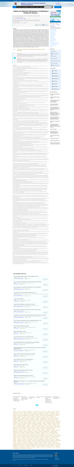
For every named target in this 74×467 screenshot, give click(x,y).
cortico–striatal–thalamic (46, 414)
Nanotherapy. (28, 427)
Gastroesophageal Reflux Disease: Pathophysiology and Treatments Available (26, 342)
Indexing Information (55, 65)
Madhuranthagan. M (18, 15)
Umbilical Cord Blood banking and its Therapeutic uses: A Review (24, 304)
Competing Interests (53, 29)
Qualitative (49, 444)
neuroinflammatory (58, 414)
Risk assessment (41, 444)
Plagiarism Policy (52, 35)
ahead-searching (15, 419)
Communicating (15, 445)
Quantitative (45, 444)
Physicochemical (36, 441)
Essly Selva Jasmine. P (29, 15)
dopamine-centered (34, 414)
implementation (34, 428)
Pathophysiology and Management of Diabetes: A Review (23, 370)
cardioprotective (53, 436)
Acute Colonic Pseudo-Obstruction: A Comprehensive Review (24, 336)
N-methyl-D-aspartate (39, 414)
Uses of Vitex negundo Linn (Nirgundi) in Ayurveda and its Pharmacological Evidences (28, 281)
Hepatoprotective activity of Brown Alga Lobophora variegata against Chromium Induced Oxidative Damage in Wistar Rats (30, 348)
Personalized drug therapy (16, 432)
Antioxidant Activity (52, 440)
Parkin (21, 49)
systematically (19, 428)
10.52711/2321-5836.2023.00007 (19, 278)
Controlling (59, 444)
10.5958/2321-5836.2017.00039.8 (19, 372)
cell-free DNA (38, 428)
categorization (14, 424)
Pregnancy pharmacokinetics (46, 431)
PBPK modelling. (32, 432)
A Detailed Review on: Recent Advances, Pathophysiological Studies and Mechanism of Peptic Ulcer (30, 315)
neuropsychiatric (20, 414)
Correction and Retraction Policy (54, 43)
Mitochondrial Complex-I (26, 49)
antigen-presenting (43, 432)
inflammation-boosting (37, 432)
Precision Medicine (37, 419)
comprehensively (58, 411)
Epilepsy (58, 424)
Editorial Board (26, 465)
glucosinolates (14, 440)
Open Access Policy (53, 34)
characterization (19, 411)
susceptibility (24, 414)
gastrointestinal (34, 436)
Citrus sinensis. (44, 423)
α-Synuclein (18, 49)
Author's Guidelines (55, 53)
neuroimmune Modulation (43, 415)
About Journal (15, 0)
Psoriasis (47, 432)
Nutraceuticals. (15, 441)
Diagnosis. (58, 427)
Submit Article (58, 6)
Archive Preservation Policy (54, 42)
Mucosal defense (24, 427)
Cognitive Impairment (32, 415)
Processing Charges (55, 63)
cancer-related (56, 415)
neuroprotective (38, 445)
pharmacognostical (26, 441)
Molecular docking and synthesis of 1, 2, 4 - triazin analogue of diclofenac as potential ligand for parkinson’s (29, 381)
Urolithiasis (19, 423)
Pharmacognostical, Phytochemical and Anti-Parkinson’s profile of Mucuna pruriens (27, 309)
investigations (49, 411)
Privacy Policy (52, 36)
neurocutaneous (29, 424)
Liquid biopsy (53, 428)
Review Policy (52, 41)
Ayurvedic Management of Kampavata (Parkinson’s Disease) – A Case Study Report (27, 287)
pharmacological (15, 415)
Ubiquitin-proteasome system (33, 49)
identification (49, 424)
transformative (14, 411)
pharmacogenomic (15, 431)
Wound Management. (28, 436)
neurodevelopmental (52, 414)
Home (14, 465)
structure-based (37, 427)
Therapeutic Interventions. (43, 419)
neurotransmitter (19, 424)
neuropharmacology (27, 445)
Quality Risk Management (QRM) (32, 444)
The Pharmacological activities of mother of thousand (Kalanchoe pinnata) (26, 276)
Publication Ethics (52, 37)
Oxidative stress (39, 49)
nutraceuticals (33, 440)
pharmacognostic (31, 441)
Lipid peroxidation (15, 427)
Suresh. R (34, 15)
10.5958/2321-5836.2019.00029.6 (19, 317)
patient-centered (21, 444)
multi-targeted (38, 440)
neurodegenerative (52, 445)
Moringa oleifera (43, 440)
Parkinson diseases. (29, 448)
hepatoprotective (48, 436)
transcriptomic (35, 411)
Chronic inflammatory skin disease (53, 432)
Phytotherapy (29, 423)
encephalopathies (41, 424)
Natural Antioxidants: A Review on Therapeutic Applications (23, 359)
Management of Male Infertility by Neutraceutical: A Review (23, 375)
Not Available (17, 328)
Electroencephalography (35, 424)
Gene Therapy (25, 419)
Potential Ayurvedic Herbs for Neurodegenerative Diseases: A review (25, 292)
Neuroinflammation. (19, 50)
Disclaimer (51, 46)
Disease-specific (44, 411)
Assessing (56, 444)
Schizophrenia (19, 415)
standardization (55, 441)
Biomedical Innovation (20, 419)
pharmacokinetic (42, 427)
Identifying (52, 444)
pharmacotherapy (36, 431)
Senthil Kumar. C (38, 15)
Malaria (46, 427)
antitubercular (22, 445)
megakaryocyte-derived (29, 411)
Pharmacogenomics (22, 432)
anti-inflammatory (43, 436)
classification (58, 423)
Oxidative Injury (37, 415)
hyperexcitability (49, 423)
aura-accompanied (55, 419)
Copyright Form (54, 58)
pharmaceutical (26, 444)
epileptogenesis (24, 424)
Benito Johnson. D (24, 15)
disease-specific (39, 411)
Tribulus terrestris (34, 423)
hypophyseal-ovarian (49, 419)
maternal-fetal (40, 431)
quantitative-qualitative (15, 444)
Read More (45, 279)
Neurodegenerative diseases (16, 448)
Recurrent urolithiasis (24, 423)
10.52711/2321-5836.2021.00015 (19, 295)
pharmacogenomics (30, 431)
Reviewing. (19, 445)
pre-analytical (53, 411)
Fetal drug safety (27, 432)
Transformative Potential (31, 419)
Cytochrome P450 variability (53, 431)
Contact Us (20, 0)
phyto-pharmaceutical (20, 441)
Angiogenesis (14, 436)
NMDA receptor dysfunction (25, 415)
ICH (37, 444)
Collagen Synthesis (23, 436)
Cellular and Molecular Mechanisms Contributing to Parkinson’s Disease (31, 12)
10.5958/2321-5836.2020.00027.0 (19, 289)
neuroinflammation (57, 445)
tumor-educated (24, 411)
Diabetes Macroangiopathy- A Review (20, 331)
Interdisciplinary (25, 431)
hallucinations (29, 414)
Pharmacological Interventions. (50, 415)
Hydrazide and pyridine (23, 448)
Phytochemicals (47, 440)
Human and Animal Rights (53, 30)
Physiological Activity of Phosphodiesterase (21, 364)
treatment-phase (15, 428)
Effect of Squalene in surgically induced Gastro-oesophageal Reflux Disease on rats (27, 320)
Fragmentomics (43, 428)
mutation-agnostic (24, 428)
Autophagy (43, 49)
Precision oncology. (15, 414)
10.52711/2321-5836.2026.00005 (19, 18)
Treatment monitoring (48, 428)
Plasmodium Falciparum (50, 427)
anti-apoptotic (47, 445)
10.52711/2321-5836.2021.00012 (19, 306)
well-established (33, 445)
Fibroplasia (18, 436)
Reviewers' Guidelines (53, 40)
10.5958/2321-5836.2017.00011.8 (19, 350)
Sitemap (31, 465)
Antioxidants (19, 427)
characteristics (54, 423)
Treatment (55, 427)
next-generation (45, 424)
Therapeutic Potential (58, 440)
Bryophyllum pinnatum (39, 423)
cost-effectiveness (29, 428)
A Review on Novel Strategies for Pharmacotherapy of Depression (24, 353)
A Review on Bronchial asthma (19, 298)
